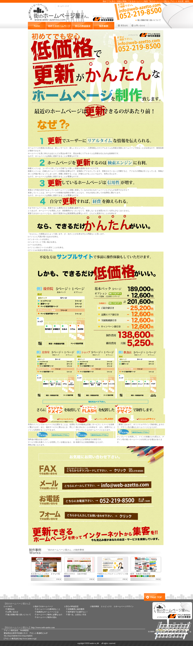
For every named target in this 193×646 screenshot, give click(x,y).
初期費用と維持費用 (76, 609)
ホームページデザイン (124, 606)
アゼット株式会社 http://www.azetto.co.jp (20, 639)
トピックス (107, 606)
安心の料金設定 (82, 25)
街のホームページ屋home (37, 25)
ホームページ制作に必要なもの (49, 615)
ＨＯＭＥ (9, 606)
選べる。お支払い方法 (77, 615)
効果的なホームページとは (48, 612)
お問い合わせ (139, 25)
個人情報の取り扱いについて (19, 615)
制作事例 (103, 25)
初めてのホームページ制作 (59, 25)
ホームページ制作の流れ (47, 617)
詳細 (57, 579)
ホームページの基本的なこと (48, 609)
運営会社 (124, 25)
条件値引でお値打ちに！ (78, 612)
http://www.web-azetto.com (43, 627)
